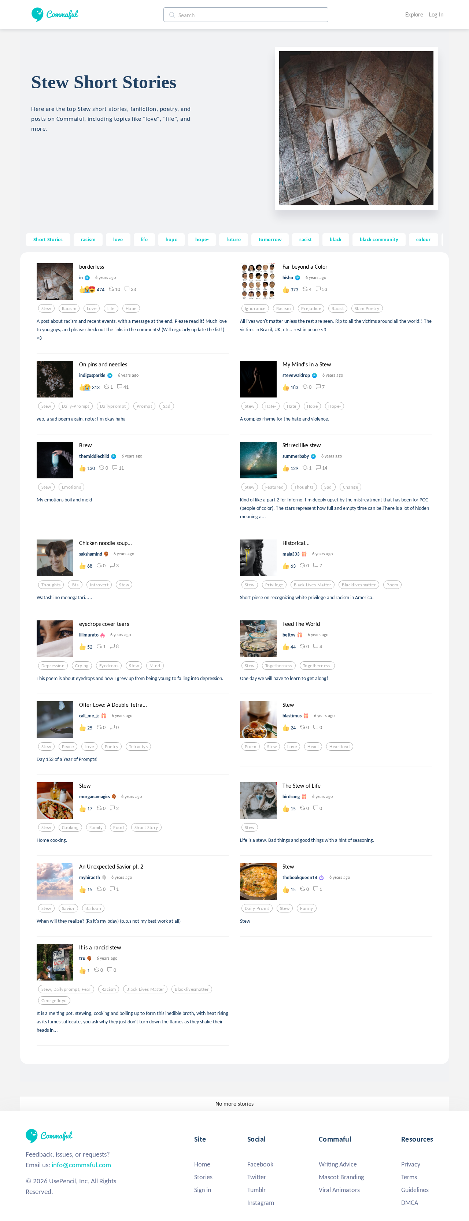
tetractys (138, 746)
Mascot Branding (341, 1177)
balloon (93, 908)
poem (392, 584)
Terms (409, 1177)
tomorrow (270, 239)
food (118, 827)
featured (274, 487)
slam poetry (367, 308)
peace (68, 746)
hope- (201, 239)
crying (82, 665)
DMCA (409, 1203)
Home (202, 1164)
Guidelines (415, 1190)
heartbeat (339, 746)
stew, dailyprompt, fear (66, 989)
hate (291, 406)
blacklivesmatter (359, 584)
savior (68, 908)
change (350, 487)
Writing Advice (338, 1164)
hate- (270, 406)
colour (423, 239)
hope (171, 239)
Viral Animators (339, 1190)
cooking (70, 827)
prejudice (311, 308)
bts (75, 584)
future (233, 239)
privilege (274, 584)
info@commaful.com (81, 1165)
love (118, 239)
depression (52, 665)
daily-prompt (75, 406)
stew (46, 308)
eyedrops (108, 665)
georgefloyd (54, 1000)
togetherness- (317, 665)
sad (166, 406)
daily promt (257, 908)
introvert (99, 584)
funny (306, 908)
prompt (144, 406)
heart (313, 746)
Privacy (410, 1164)
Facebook (260, 1164)
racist (305, 239)
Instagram (260, 1203)
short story (146, 827)
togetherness (278, 665)
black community (379, 239)
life (144, 239)
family (96, 827)
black (335, 239)
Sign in (202, 1190)
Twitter (256, 1177)
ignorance (255, 308)
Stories (203, 1177)
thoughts (303, 487)
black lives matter (313, 584)
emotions (71, 487)
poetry (112, 746)
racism (88, 239)
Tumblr (256, 1190)
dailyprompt (113, 406)
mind (154, 665)
